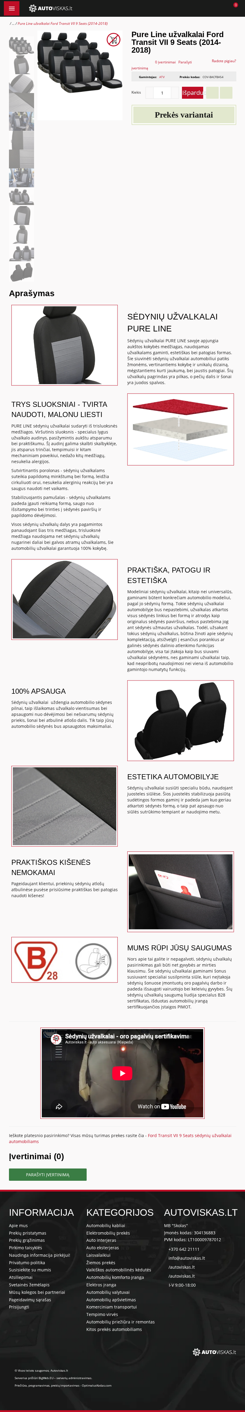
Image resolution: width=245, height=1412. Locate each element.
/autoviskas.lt (182, 1267)
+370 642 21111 (184, 1249)
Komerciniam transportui (111, 1307)
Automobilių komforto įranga (115, 1277)
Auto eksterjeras (102, 1247)
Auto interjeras (101, 1240)
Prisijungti (19, 1307)
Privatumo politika (27, 1262)
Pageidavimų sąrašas (30, 1300)
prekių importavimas (65, 1385)
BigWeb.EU (46, 1378)
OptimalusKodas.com (96, 1385)
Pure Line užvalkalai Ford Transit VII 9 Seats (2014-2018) (63, 23)
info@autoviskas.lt (187, 1258)
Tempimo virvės (102, 1314)
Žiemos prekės (100, 1262)
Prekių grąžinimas (27, 1240)
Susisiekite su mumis (30, 1270)
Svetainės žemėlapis (29, 1285)
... (13, 23)
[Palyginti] (226, 93)
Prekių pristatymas (27, 1233)
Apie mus (18, 1225)
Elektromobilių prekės (108, 1233)
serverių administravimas (73, 1378)
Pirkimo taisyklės (25, 1247)
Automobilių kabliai (105, 1225)
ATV (162, 77)
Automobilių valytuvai (108, 1292)
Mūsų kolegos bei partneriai (37, 1292)
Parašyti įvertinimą (47, 1174)
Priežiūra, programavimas (32, 1385)
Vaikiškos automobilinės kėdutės (118, 1270)
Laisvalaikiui (98, 1255)
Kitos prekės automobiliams (114, 1329)
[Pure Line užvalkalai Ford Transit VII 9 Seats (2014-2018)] (21, 45)
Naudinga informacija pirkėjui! (39, 1255)
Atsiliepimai (21, 1277)
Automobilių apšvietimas (111, 1300)
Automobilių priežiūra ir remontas (120, 1322)
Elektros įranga (101, 1285)
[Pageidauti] (212, 93)
